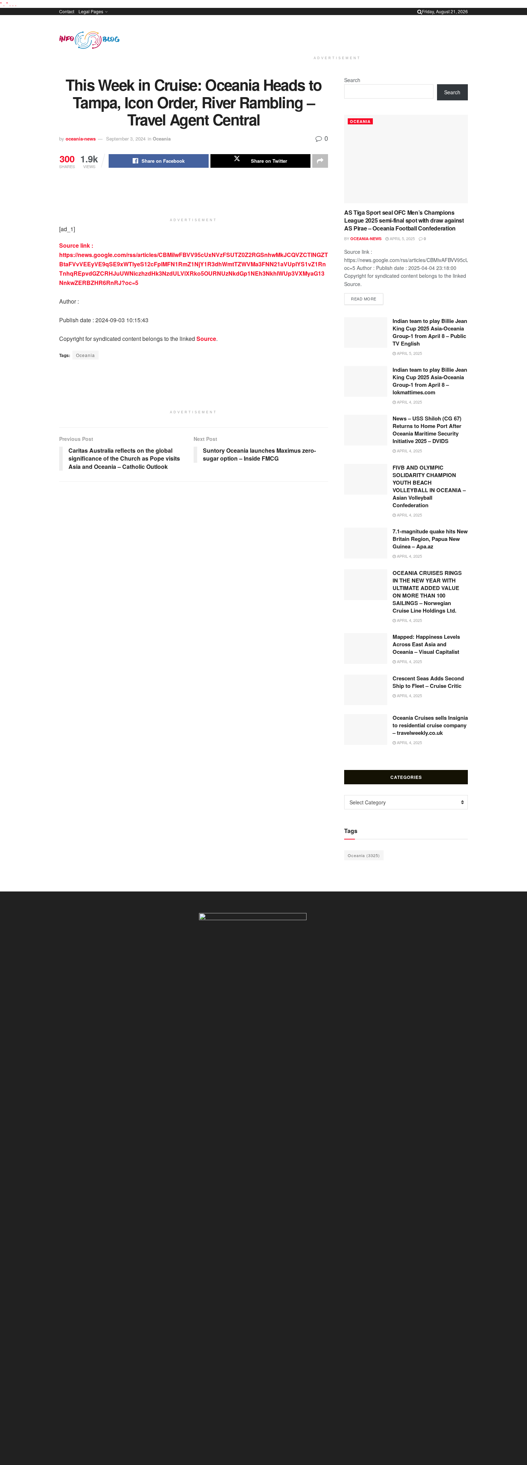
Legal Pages (91, 11)
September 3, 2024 (126, 138)
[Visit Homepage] (89, 40)
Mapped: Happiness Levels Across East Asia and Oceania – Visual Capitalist (426, 644)
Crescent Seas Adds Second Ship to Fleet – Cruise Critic (428, 682)
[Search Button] (419, 11)
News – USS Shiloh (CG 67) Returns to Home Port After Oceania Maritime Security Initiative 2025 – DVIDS (427, 429)
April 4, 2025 (409, 402)
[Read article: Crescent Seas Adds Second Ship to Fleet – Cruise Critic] (365, 690)
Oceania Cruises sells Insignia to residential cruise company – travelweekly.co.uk (430, 725)
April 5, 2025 (402, 238)
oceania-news (81, 138)
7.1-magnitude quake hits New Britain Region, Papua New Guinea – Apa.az (430, 538)
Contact (66, 11)
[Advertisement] (337, 34)
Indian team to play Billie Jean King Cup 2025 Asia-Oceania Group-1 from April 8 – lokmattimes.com (430, 381)
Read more (367, 298)
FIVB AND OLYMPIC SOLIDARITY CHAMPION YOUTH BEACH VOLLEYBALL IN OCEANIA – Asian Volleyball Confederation (429, 486)
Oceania (162, 138)
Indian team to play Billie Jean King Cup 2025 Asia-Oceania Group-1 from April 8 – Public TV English (430, 332)
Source (206, 338)
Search (352, 80)
